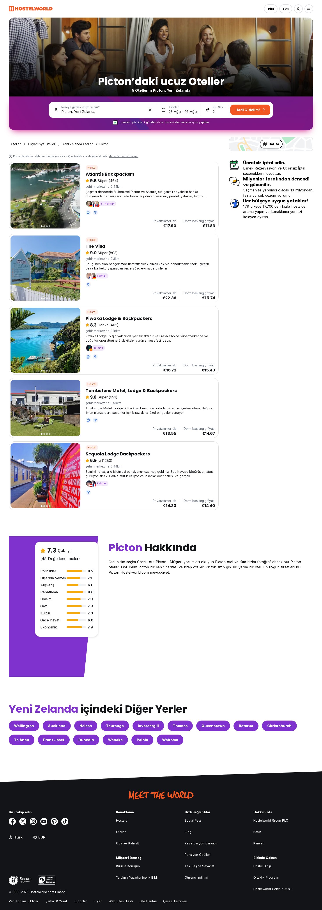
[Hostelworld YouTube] (43, 821)
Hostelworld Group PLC (270, 820)
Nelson (86, 726)
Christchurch (279, 726)
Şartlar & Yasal (56, 901)
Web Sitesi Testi (121, 901)
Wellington (24, 726)
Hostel (91, 167)
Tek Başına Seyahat (199, 866)
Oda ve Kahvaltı (128, 843)
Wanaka (115, 740)
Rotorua (246, 726)
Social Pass (193, 820)
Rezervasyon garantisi (201, 843)
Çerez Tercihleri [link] (175, 901)
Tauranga (115, 726)
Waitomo (170, 740)
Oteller (121, 832)
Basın (257, 832)
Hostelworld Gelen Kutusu (272, 889)
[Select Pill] (298, 8)
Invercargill (148, 726)
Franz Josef (53, 740)
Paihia (142, 740)
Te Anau (21, 740)
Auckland (56, 726)
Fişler (98, 901)
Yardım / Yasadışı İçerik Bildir (137, 877)
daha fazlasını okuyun (123, 156)
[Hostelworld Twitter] (22, 821)
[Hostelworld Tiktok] (64, 821)
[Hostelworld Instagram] (33, 821)
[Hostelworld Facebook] (12, 821)
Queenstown (213, 726)
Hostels (121, 820)
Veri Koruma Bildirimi (24, 901)
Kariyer (258, 843)
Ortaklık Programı (266, 877)
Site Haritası (148, 901)
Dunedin (86, 740)
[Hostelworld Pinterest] (54, 821)
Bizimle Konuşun (128, 866)
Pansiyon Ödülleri (198, 854)
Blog (188, 832)
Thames (180, 726)
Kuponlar (80, 901)
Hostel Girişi (262, 866)
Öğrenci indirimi (196, 877)
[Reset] (150, 110)
